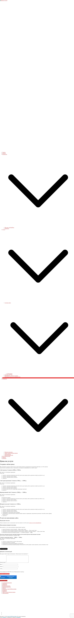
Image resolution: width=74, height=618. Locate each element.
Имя (1, 564)
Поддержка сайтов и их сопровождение (12, 376)
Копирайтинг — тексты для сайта (11, 375)
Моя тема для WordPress (9, 227)
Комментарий (3, 562)
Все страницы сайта (6, 456)
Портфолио (4, 378)
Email (1, 566)
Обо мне (4, 153)
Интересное (4, 154)
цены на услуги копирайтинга (35, 522)
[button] (38, 226)
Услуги (3, 229)
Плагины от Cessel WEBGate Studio (9, 589)
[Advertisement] (34, 603)
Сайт (1, 568)
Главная (3, 152)
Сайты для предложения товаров (11, 453)
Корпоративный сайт (9, 455)
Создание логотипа (8, 374)
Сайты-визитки (8, 454)
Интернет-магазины (9, 452)
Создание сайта (8, 302)
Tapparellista (4, 583)
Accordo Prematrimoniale (7, 582)
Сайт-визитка (9, 373)
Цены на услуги (5, 377)
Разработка (7, 228)
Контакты (4, 458)
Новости (4, 457)
